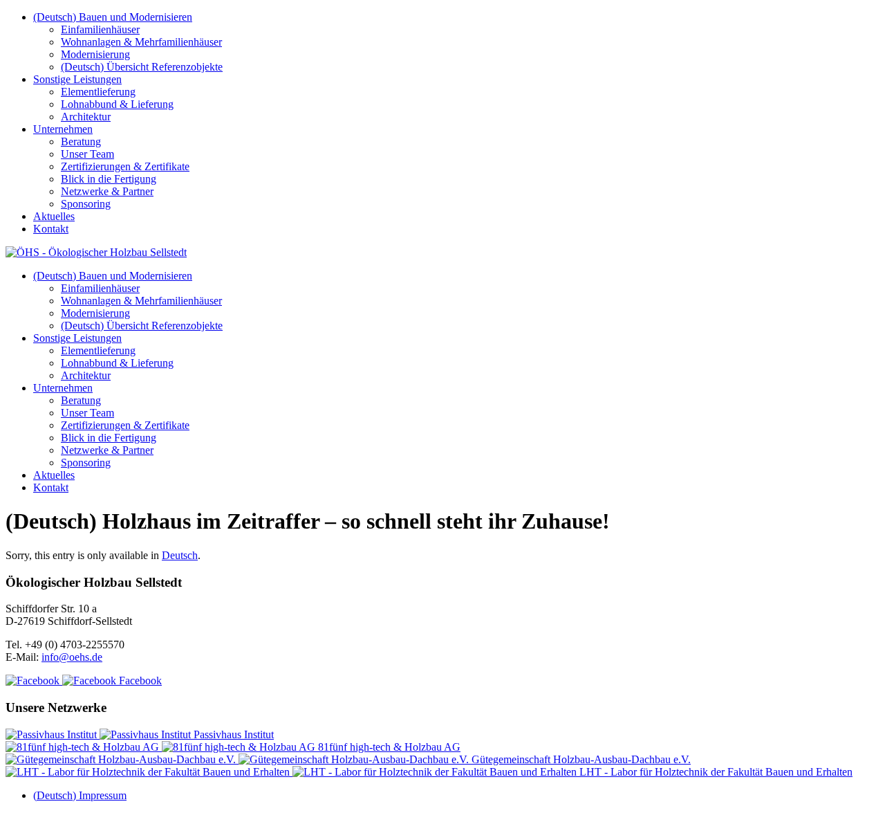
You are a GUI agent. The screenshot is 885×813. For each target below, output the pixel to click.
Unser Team (87, 154)
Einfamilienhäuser (100, 29)
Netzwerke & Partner (107, 191)
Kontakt (50, 229)
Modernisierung (95, 54)
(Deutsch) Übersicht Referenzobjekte (142, 67)
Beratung (81, 141)
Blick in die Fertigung (108, 179)
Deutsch (180, 555)
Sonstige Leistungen (77, 79)
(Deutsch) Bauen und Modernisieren (112, 17)
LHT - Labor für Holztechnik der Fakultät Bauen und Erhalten (715, 772)
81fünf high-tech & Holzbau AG (387, 747)
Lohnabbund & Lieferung (117, 104)
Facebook (139, 680)
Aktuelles (54, 216)
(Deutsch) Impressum (80, 795)
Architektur (86, 116)
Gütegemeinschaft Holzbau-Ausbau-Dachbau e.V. (580, 759)
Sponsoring (86, 204)
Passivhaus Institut (232, 734)
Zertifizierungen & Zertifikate (125, 166)
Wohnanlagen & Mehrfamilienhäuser (141, 42)
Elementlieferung (98, 92)
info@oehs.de (71, 657)
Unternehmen (63, 129)
